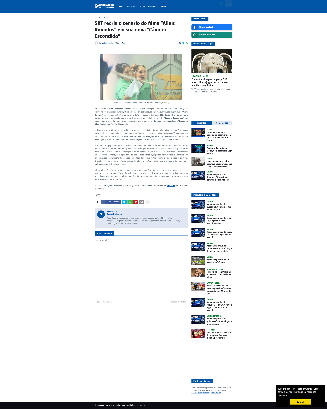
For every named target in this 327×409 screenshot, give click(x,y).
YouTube (171, 185)
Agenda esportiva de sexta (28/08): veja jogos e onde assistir (219, 235)
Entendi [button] (300, 402)
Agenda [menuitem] (131, 6)
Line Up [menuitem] (141, 6)
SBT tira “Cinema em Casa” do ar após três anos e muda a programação (219, 335)
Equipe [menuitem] (151, 6)
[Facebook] (180, 43)
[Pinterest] (135, 202)
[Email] (141, 202)
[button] (220, 3)
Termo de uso (216, 393)
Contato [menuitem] (163, 6)
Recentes (201, 123)
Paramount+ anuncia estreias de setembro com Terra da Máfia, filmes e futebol (219, 136)
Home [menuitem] (121, 6)
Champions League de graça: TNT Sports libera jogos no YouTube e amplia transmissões (209, 82)
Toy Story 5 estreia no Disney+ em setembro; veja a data (219, 151)
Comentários (222, 123)
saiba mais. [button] (284, 395)
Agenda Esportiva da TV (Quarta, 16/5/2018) (218, 261)
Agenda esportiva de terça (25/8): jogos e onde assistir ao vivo (219, 221)
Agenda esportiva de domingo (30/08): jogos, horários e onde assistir (218, 177)
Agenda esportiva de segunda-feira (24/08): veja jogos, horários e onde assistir (219, 306)
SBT (108, 17)
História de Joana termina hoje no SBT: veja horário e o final (219, 274)
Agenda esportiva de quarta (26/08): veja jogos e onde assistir (219, 207)
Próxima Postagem (178, 302)
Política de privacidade (200, 393)
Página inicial (100, 17)
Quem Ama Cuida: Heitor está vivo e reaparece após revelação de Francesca (219, 164)
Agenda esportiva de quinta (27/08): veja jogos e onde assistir (219, 321)
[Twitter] (183, 43)
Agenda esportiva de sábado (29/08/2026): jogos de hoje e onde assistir (219, 248)
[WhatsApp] (187, 43)
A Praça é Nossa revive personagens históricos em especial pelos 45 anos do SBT (219, 289)
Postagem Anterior (103, 302)
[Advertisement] (211, 359)
